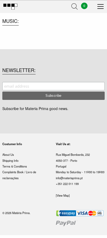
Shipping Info (10, 160)
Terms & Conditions (14, 166)
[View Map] (63, 195)
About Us (8, 154)
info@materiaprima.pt (69, 178)
